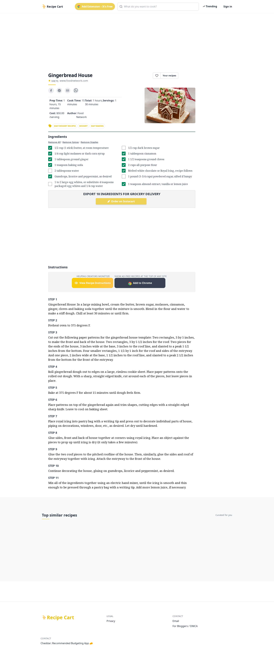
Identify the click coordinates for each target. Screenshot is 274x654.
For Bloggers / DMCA (185, 626)
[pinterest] (59, 90)
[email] (67, 90)
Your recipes (169, 75)
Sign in (227, 6)
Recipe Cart (60, 617)
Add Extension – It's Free (97, 6)
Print (188, 75)
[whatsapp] (76, 90)
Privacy (111, 621)
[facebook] (51, 90)
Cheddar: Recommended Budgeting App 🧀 (67, 643)
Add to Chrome (142, 283)
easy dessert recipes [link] (65, 126)
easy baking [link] (97, 126)
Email (176, 621)
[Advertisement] (136, 40)
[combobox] (158, 6)
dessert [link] (83, 126)
